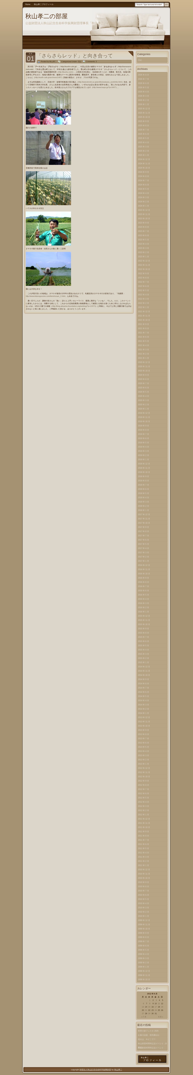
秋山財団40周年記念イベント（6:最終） (152, 1044)
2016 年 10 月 (144, 574)
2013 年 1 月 (143, 764)
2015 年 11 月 (144, 620)
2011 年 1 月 (143, 865)
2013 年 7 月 (143, 738)
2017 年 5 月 (143, 544)
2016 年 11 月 (144, 569)
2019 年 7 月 (143, 434)
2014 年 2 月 (143, 709)
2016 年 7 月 (143, 586)
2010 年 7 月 (143, 891)
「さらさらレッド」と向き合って (75, 55)
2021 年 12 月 (144, 311)
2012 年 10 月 (144, 776)
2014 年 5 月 (143, 696)
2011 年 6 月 (143, 844)
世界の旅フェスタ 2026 (148, 1031)
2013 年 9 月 (143, 730)
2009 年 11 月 (144, 924)
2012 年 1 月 (143, 814)
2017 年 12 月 (144, 514)
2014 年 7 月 (143, 688)
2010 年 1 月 (143, 916)
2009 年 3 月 (143, 958)
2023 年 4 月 (143, 244)
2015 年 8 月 (143, 633)
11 (159, 1004)
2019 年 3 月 (143, 451)
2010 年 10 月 (144, 878)
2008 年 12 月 (144, 971)
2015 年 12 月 (144, 616)
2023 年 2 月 (143, 252)
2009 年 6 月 (143, 946)
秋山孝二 (118, 1070)
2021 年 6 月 (143, 337)
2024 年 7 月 (143, 180)
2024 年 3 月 (143, 197)
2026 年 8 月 (143, 75)
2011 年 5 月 (143, 848)
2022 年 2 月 (143, 303)
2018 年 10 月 (144, 472)
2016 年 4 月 (143, 599)
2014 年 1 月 (143, 713)
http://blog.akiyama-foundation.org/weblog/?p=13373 (73, 306)
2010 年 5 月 (143, 899)
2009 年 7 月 (143, 941)
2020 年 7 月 (143, 383)
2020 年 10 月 (144, 371)
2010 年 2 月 (143, 912)
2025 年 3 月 (143, 147)
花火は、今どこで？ (147, 1039)
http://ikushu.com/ (65, 72)
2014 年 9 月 (143, 679)
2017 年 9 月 (143, 527)
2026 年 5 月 (143, 87)
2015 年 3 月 (143, 654)
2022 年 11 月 (144, 265)
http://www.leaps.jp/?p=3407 (104, 87)
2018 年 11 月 (144, 468)
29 (149, 1013)
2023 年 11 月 (144, 214)
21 (146, 1010)
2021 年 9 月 (143, 324)
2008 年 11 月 (144, 975)
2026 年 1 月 (143, 104)
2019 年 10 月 (144, 421)
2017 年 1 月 (143, 561)
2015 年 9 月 (143, 628)
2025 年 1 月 (143, 155)
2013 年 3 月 (143, 755)
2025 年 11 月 (144, 113)
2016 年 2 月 (143, 607)
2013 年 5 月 (143, 747)
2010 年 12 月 (144, 869)
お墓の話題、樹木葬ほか (149, 1035)
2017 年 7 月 (143, 535)
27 (143, 1013)
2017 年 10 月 (144, 523)
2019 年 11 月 (144, 417)
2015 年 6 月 (143, 641)
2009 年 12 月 (144, 920)
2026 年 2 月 (143, 100)
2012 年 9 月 (143, 781)
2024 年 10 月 (144, 168)
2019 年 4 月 (143, 447)
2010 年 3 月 (143, 908)
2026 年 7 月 (143, 79)
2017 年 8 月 (143, 531)
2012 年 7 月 (143, 789)
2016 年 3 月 (143, 603)
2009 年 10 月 (144, 929)
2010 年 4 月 (143, 903)
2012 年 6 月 (143, 793)
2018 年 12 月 (144, 464)
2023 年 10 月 (144, 218)
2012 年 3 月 (143, 806)
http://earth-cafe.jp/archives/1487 (48, 77)
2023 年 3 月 (143, 248)
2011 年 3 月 (143, 857)
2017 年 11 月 (144, 519)
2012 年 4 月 (143, 802)
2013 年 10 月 (144, 726)
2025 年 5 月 (143, 138)
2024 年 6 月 (143, 185)
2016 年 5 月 (143, 595)
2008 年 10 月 (144, 979)
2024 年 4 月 (143, 193)
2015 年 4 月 (143, 650)
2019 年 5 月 (143, 442)
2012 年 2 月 (143, 810)
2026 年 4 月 (143, 92)
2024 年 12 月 (144, 159)
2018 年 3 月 (143, 502)
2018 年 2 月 (143, 506)
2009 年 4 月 (143, 954)
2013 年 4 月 (143, 751)
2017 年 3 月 (143, 552)
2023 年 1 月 (143, 256)
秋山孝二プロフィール (44, 4)
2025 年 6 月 (143, 134)
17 (156, 1007)
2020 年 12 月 (144, 362)
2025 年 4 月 (143, 142)
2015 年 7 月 (143, 637)
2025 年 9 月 (143, 121)
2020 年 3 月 (143, 400)
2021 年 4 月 (143, 345)
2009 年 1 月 (143, 967)
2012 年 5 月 (143, 798)
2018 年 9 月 (143, 476)
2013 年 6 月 (143, 743)
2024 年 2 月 (143, 202)
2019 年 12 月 (144, 413)
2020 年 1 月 (143, 409)
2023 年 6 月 (143, 235)
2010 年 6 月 (143, 895)
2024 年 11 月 (144, 163)
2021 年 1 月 (143, 358)
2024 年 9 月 (143, 172)
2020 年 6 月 (143, 388)
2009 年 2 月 (143, 962)
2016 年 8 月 (143, 582)
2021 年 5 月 (143, 341)
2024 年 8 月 (143, 176)
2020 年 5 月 (143, 392)
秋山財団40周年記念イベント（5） (151, 1048)
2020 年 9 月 (143, 375)
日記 (79, 62)
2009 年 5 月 (143, 950)
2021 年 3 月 (143, 349)
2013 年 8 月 (143, 734)
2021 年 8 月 (143, 328)
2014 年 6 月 (143, 692)
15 (149, 1007)
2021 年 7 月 (143, 333)
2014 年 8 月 (143, 683)
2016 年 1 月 (143, 612)
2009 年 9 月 (143, 933)
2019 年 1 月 (143, 459)
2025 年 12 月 (144, 109)
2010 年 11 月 (144, 874)
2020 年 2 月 (143, 404)
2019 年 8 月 (143, 430)
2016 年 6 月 (143, 590)
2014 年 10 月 (144, 675)
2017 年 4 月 (143, 548)
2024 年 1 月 (143, 206)
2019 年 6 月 (143, 438)
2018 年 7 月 (143, 485)
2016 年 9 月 (143, 578)
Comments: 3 (91, 62)
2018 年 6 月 (143, 489)
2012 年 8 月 (143, 785)
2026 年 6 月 (143, 83)
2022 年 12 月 (144, 261)
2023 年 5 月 (143, 240)
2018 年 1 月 (143, 510)
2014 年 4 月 (143, 700)
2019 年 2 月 (143, 455)
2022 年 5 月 (143, 290)
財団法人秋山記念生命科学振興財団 (95, 1070)
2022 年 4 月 (143, 295)
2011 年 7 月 (143, 840)
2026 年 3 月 (143, 96)
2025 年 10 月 (144, 117)
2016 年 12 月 (144, 565)
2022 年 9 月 (143, 273)
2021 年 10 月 (144, 320)
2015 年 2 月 (143, 658)
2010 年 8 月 (143, 886)
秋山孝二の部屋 (46, 16)
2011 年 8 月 (143, 836)
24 (156, 1010)
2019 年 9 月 (143, 426)
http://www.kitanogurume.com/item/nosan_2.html (45, 296)
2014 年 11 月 (144, 671)
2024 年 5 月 (143, 189)
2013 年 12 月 (144, 717)
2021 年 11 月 (144, 316)
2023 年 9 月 (143, 223)
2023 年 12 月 (144, 210)
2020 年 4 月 (143, 396)
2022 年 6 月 (143, 286)
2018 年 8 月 (143, 481)
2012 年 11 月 (144, 772)
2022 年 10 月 (144, 269)
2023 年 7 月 (143, 231)
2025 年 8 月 (143, 125)
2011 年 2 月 (143, 861)
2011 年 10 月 (144, 827)
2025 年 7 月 (143, 130)
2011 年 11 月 (144, 823)
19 (162, 1007)
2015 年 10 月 (144, 624)
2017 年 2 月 (143, 557)
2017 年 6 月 (143, 540)
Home (27, 4)
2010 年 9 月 (143, 882)
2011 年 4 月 (143, 853)
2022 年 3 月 (143, 299)
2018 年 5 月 (143, 493)
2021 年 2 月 (143, 354)
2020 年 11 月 (144, 366)
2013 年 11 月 (144, 721)
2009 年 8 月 (143, 937)
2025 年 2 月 (143, 151)
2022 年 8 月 (143, 278)
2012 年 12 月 (144, 768)
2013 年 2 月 (143, 760)
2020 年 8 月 (143, 379)
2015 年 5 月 (143, 645)
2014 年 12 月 (144, 667)
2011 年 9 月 (143, 831)
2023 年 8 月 (143, 227)
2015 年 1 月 (143, 662)
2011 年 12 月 (144, 819)
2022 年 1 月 (143, 307)
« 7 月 (143, 1017)
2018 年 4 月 (143, 497)
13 (143, 1007)
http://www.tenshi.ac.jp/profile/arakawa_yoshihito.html (100, 82)
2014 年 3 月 (143, 705)
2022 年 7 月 (143, 282)
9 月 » (160, 1017)
